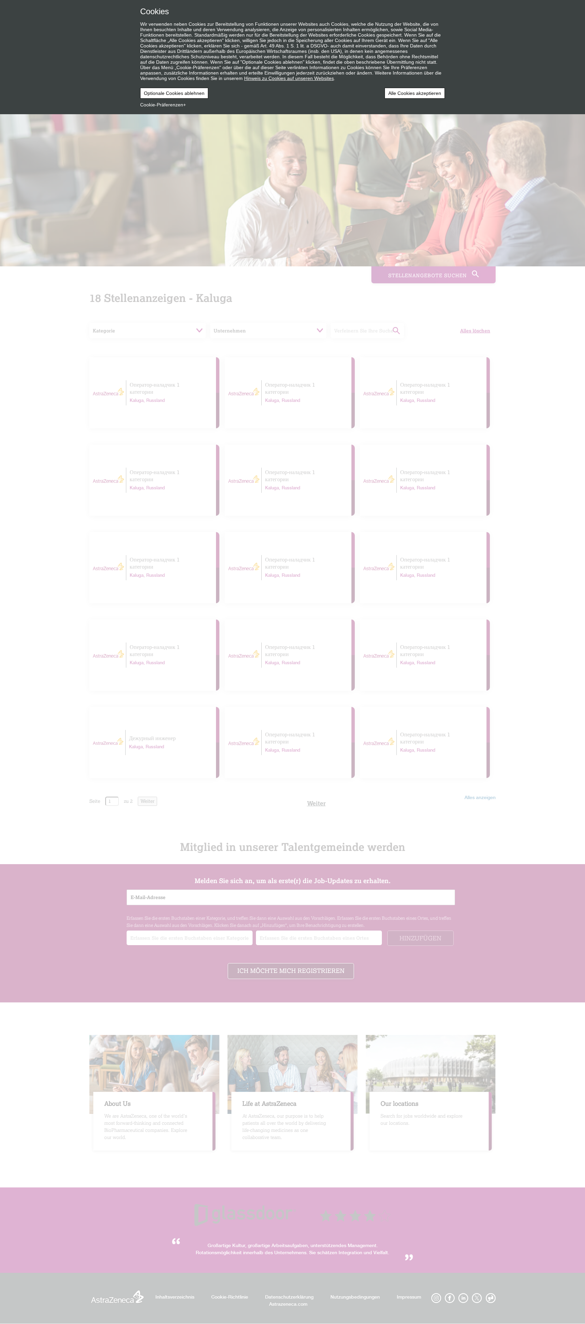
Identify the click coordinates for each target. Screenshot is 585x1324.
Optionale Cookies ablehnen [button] (174, 93)
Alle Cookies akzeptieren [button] (414, 93)
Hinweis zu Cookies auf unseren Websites (289, 78)
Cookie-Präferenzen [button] (161, 104)
